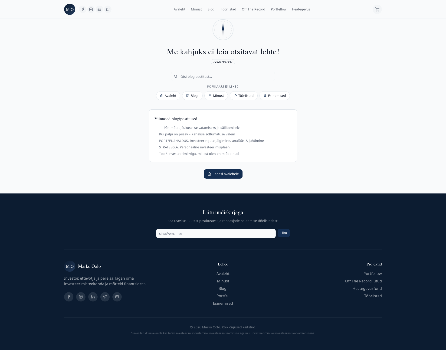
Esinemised (277, 95)
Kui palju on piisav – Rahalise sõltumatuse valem (197, 134)
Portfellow (278, 9)
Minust (196, 9)
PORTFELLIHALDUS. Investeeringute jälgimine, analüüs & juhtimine (211, 140)
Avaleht (179, 9)
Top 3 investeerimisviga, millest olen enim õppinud (199, 153)
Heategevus (301, 9)
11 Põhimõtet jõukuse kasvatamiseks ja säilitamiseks (199, 127)
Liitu (283, 233)
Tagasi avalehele (226, 174)
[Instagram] (91, 9)
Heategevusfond (367, 288)
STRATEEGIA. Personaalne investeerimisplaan (194, 147)
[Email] (117, 296)
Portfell (223, 295)
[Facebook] (82, 9)
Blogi (211, 9)
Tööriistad (228, 9)
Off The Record (253, 9)
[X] (108, 9)
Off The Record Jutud (363, 281)
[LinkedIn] (99, 9)
